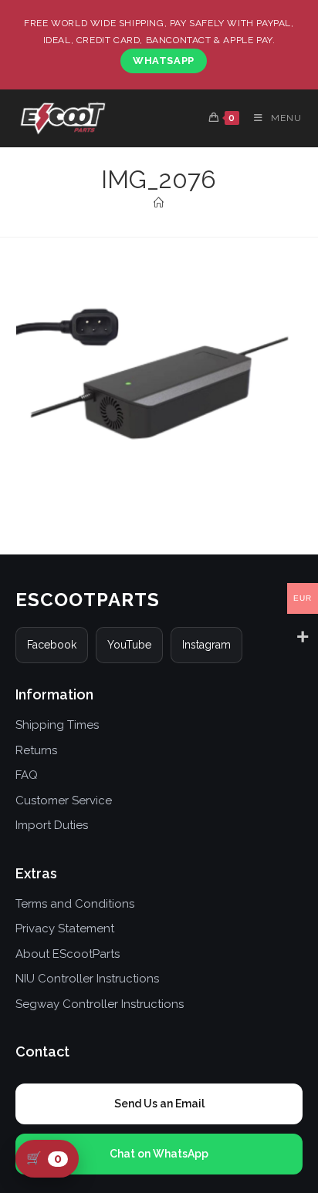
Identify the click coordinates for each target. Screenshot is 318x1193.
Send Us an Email (159, 1103)
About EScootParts (67, 954)
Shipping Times (57, 725)
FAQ (26, 775)
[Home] (159, 203)
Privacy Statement (64, 928)
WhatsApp (164, 60)
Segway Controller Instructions (99, 1004)
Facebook (51, 645)
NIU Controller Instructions (87, 979)
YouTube (129, 645)
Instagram (206, 645)
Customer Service (63, 800)
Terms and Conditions (74, 904)
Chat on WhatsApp (159, 1154)
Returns (36, 750)
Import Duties (51, 825)
